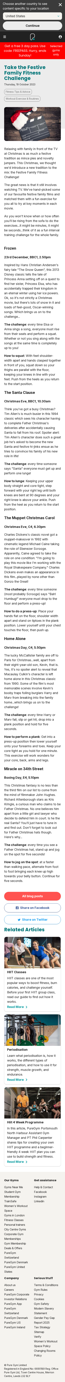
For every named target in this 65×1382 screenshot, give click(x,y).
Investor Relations (15, 1299)
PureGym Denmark (16, 1262)
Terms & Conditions (46, 1285)
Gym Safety (41, 1304)
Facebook (40, 1192)
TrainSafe (10, 1201)
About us (10, 1285)
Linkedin (39, 1201)
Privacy (39, 1294)
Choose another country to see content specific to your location (26, 6)
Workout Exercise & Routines (22, 98)
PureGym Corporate (16, 1294)
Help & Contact (43, 1187)
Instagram (40, 1196)
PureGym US (12, 1322)
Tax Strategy (42, 1327)
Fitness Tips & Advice (18, 91)
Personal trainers (14, 1224)
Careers (9, 1289)
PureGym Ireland (14, 1327)
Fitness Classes (14, 1220)
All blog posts (32, 896)
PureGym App (13, 1304)
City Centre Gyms (15, 1229)
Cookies (39, 1299)
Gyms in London (14, 1215)
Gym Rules (40, 1289)
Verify (37, 1336)
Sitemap (39, 1332)
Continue (33, 25)
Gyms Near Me (13, 1187)
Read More (15, 1006)
